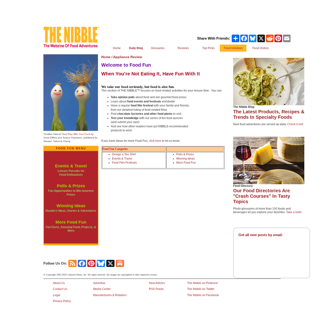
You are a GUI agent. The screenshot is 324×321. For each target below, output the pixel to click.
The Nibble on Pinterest (202, 283)
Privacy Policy (62, 301)
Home (117, 48)
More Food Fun (71, 222)
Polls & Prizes (71, 185)
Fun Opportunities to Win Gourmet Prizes (71, 192)
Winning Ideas (70, 205)
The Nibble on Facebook (203, 295)
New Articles (157, 283)
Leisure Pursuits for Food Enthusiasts (71, 172)
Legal (56, 295)
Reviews (183, 48)
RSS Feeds (156, 289)
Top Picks (208, 48)
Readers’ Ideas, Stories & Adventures (71, 210)
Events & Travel (71, 166)
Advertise (99, 283)
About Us (59, 283)
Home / (107, 57)
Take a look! (293, 212)
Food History (260, 48)
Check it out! (295, 124)
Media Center (102, 289)
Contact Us (60, 289)
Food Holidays (233, 48)
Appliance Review (127, 57)
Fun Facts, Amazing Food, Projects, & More (71, 229)
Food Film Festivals (124, 162)
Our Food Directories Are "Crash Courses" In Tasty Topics (261, 196)
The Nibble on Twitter (200, 289)
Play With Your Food (79, 134)
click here (155, 140)
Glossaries (158, 48)
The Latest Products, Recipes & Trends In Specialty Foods (268, 114)
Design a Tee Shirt (124, 154)
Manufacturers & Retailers (110, 295)
